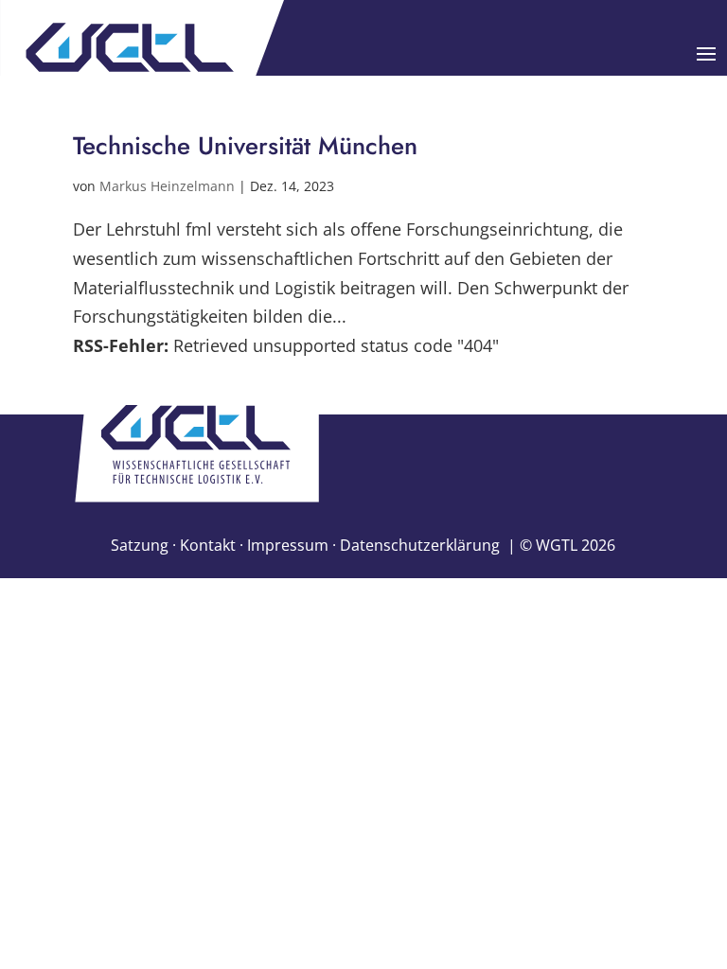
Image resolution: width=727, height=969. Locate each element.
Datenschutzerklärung (420, 545)
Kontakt (208, 545)
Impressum (287, 545)
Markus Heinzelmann (167, 186)
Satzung (139, 545)
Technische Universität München (245, 146)
